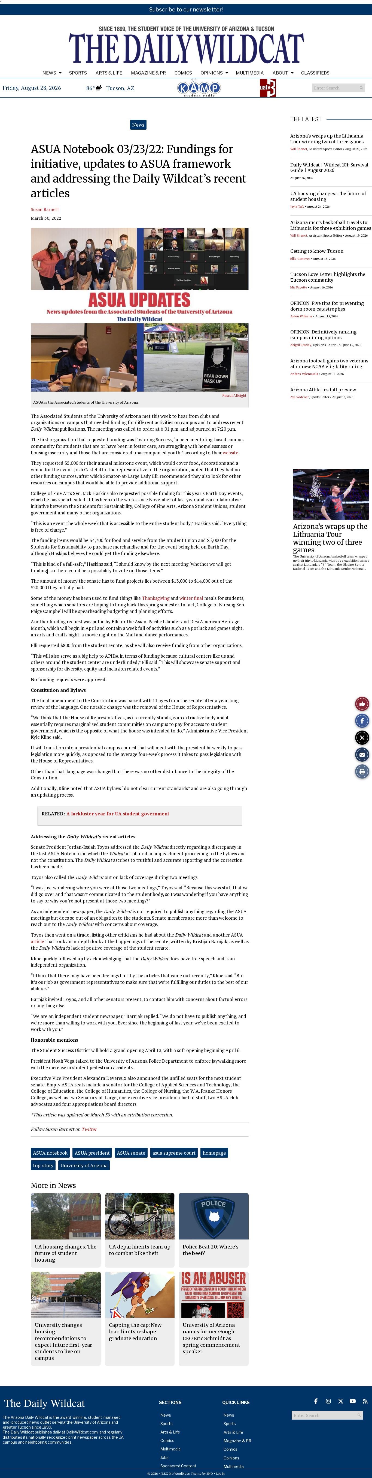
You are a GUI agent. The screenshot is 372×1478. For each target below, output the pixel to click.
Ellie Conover (300, 259)
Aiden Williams (301, 316)
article (37, 941)
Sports (78, 73)
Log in (220, 1473)
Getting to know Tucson (316, 251)
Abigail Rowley (300, 345)
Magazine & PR (148, 73)
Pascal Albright (234, 395)
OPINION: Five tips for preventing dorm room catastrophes (327, 306)
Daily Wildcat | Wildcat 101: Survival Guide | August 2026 (329, 167)
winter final (191, 598)
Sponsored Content (178, 1466)
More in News (53, 1185)
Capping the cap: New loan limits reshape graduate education (135, 1332)
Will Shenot (298, 149)
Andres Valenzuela (304, 374)
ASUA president (92, 1152)
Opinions (212, 73)
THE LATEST (306, 119)
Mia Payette (298, 287)
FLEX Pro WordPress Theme (181, 1473)
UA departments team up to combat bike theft (139, 1250)
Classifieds (315, 73)
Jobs (164, 1457)
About (280, 73)
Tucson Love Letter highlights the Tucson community (327, 277)
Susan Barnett (45, 209)
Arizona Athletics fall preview (323, 389)
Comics (183, 73)
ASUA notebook (50, 1152)
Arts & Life (109, 73)
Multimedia (250, 73)
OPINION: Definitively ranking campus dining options (323, 334)
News (49, 73)
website (230, 452)
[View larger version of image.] (140, 310)
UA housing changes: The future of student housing (65, 1253)
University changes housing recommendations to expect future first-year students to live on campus (63, 1341)
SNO (209, 1473)
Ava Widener (299, 397)
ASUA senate (131, 1152)
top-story (43, 1165)
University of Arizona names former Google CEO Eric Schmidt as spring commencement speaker (211, 1338)
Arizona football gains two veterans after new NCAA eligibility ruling (329, 363)
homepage (214, 1152)
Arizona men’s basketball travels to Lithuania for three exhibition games (330, 225)
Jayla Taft (297, 206)
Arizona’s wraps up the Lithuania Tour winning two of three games (327, 138)
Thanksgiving (155, 598)
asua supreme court (174, 1152)
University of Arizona (84, 1165)
